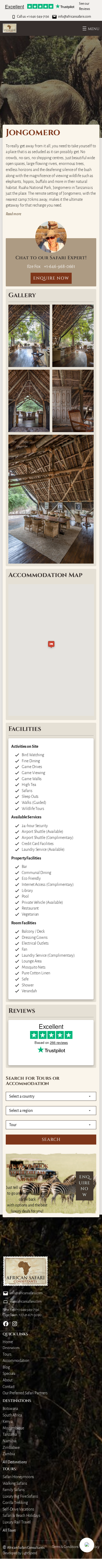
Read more (13, 214)
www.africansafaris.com (26, 1301)
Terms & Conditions (65, 1547)
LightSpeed (29, 1553)
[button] (87, 1545)
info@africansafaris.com (74, 16)
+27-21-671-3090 (30, 1315)
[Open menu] (90, 28)
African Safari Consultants (25, 1548)
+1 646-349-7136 (38, 16)
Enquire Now (84, 1186)
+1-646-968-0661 (59, 266)
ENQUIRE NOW (51, 278)
